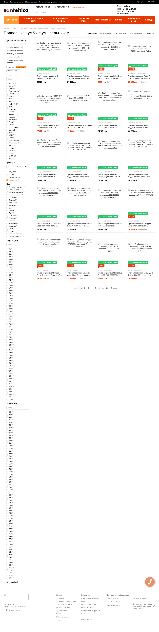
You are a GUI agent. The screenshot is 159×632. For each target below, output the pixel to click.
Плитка (118, 20)
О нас (6, 2)
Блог (60, 2)
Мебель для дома (134, 20)
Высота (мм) (11, 404)
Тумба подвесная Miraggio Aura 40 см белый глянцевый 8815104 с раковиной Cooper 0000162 (79, 276)
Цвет (8, 184)
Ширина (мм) (12, 240)
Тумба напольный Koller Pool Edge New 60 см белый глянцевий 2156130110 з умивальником (79, 226)
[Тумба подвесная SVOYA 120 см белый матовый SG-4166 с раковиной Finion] (140, 54)
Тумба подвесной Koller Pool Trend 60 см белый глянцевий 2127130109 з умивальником (110, 226)
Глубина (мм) (12, 582)
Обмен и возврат (31, 2)
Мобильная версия (13, 610)
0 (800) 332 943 (62, 7)
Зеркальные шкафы (14, 50)
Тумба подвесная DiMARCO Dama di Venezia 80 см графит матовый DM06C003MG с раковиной (49, 128)
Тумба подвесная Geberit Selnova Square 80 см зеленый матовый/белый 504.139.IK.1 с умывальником (49, 79)
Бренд (9, 75)
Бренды (149, 20)
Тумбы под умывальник (16, 44)
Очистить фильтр (13, 70)
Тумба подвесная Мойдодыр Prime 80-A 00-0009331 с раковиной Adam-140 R (140, 275)
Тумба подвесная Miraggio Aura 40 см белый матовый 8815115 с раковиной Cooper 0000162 (49, 276)
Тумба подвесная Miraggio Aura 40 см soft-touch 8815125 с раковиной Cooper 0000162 (140, 226)
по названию (149, 33)
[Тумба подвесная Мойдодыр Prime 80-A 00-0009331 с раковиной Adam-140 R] (140, 251)
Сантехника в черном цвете (33, 20)
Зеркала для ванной (14, 47)
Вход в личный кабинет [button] (90, 598)
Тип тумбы (11, 172)
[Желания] (147, 10)
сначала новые (105, 33)
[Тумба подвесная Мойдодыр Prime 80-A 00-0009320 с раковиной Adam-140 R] (110, 251)
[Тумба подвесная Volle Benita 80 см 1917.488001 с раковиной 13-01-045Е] (79, 104)
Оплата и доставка (16, 2)
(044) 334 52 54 (43, 7)
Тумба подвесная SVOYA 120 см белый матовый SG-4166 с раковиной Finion (140, 78)
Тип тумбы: (11, 67)
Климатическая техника (60, 20)
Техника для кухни (83, 20)
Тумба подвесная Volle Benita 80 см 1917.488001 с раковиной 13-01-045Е (79, 127)
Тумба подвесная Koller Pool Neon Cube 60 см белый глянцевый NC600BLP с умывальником (110, 79)
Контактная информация (48, 2)
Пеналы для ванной (14, 53)
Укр (138, 2)
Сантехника (11, 20)
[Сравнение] (140, 10)
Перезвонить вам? (78, 7)
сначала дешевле (135, 33)
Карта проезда (138, 608)
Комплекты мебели (14, 57)
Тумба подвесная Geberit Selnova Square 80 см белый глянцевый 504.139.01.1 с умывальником (79, 79)
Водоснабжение (103, 20)
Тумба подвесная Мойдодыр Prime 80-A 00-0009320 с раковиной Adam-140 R (110, 275)
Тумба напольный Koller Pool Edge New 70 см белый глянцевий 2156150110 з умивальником (49, 226)
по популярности (120, 33)
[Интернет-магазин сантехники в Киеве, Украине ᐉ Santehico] (16, 597)
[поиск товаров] (108, 12)
